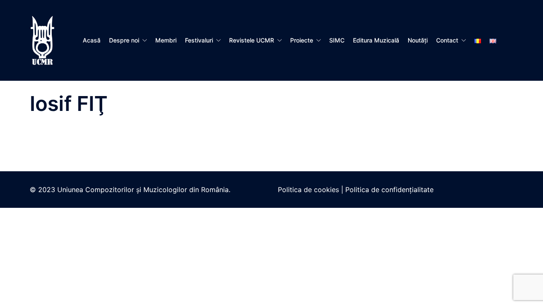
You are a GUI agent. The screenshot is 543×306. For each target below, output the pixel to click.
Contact (447, 40)
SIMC (336, 40)
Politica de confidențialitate (389, 189)
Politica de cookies (308, 189)
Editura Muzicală (376, 40)
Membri (165, 40)
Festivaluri (199, 40)
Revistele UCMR (251, 40)
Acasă (92, 40)
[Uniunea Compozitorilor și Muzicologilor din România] (42, 39)
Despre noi (124, 40)
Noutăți (418, 40)
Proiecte (301, 40)
